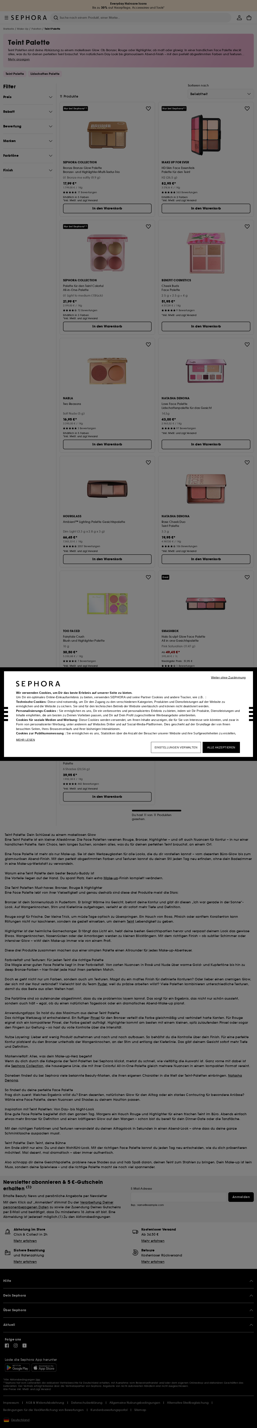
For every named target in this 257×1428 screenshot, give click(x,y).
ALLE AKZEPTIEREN (221, 747)
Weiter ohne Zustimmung (228, 677)
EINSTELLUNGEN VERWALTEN (176, 747)
